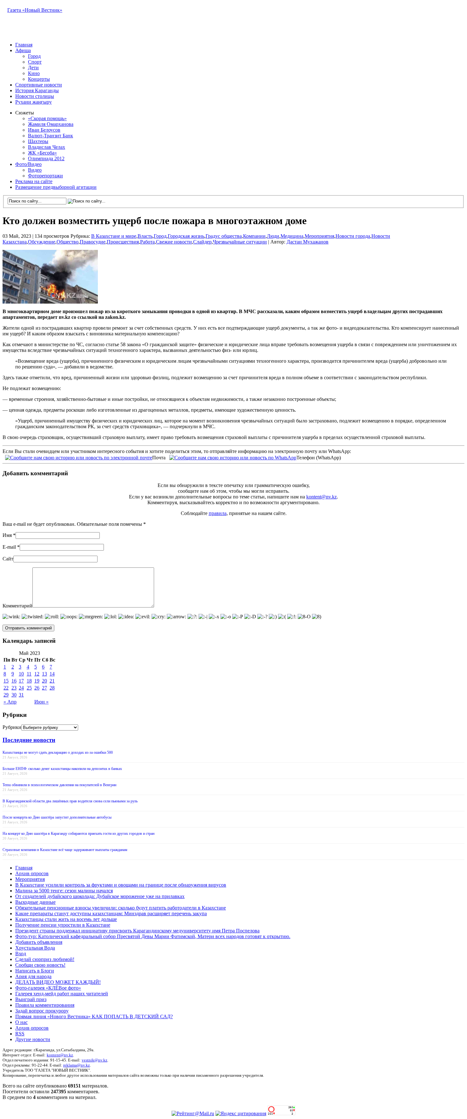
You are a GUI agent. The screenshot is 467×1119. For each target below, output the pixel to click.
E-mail (9, 547)
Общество (67, 241)
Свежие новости (174, 241)
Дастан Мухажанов (307, 241)
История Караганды (37, 90)
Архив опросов (32, 873)
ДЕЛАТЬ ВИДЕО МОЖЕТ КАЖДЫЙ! (58, 982)
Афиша (23, 50)
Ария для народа (33, 976)
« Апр (10, 701)
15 (6, 680)
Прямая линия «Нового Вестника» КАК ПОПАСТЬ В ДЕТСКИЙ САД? (94, 1016)
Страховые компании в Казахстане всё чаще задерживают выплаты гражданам (65, 850)
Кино (34, 73)
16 (14, 680)
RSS (19, 1033)
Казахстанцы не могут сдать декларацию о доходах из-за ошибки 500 (58, 752)
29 (6, 694)
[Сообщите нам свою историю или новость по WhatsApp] (232, 457)
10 (21, 673)
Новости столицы (34, 96)
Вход (20, 953)
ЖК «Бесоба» (42, 152)
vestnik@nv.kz (94, 1060)
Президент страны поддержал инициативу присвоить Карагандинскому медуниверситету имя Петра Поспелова (137, 930)
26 (36, 687)
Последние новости (29, 740)
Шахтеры (38, 141)
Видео (35, 170)
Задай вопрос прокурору (42, 1010)
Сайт (8, 558)
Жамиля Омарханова (50, 124)
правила (218, 513)
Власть (145, 236)
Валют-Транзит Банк (50, 135)
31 (21, 694)
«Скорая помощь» (47, 118)
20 (44, 680)
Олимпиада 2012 (46, 158)
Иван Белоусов (44, 130)
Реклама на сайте (33, 181)
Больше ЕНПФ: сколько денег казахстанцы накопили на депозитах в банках (62, 768)
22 (6, 687)
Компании (254, 236)
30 (14, 694)
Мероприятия (319, 236)
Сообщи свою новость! (40, 965)
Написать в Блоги (34, 970)
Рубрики (12, 727)
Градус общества (224, 236)
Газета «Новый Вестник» (34, 10)
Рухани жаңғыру (33, 102)
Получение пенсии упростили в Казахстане (62, 925)
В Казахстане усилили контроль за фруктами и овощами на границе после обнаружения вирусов (120, 885)
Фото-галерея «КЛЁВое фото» (48, 988)
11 (29, 673)
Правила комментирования (44, 1005)
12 (36, 673)
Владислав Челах (46, 147)
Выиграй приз (30, 999)
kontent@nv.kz (321, 496)
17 (21, 680)
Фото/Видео (28, 164)
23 (14, 687)
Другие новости (32, 1039)
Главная (23, 44)
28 (52, 687)
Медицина (292, 236)
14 (52, 673)
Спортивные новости (38, 84)
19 (36, 680)
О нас (21, 1022)
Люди (273, 236)
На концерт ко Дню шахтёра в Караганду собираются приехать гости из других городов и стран (78, 833)
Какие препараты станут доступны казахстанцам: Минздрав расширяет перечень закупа (111, 913)
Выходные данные (35, 902)
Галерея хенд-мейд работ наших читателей (61, 993)
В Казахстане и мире (113, 236)
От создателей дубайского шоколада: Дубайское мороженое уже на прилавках (100, 896)
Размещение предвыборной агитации (56, 187)
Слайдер (202, 241)
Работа (147, 241)
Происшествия (123, 241)
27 (44, 687)
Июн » (41, 701)
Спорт (35, 62)
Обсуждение (41, 241)
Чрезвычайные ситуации (240, 241)
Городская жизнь (186, 236)
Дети (33, 67)
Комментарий (17, 605)
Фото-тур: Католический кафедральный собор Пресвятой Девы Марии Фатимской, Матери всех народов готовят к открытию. (152, 936)
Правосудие (92, 241)
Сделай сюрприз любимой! (44, 959)
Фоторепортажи (45, 175)
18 (29, 680)
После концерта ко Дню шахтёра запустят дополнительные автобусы (57, 817)
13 (44, 673)
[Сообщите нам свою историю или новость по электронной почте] (78, 457)
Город (34, 56)
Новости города (352, 236)
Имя (7, 535)
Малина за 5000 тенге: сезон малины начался (64, 890)
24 (21, 687)
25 (29, 687)
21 (52, 680)
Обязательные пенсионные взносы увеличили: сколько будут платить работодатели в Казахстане (120, 907)
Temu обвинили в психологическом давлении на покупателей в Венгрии (59, 785)
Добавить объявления (38, 942)
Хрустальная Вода (35, 948)
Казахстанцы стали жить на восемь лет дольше (66, 919)
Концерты (39, 79)
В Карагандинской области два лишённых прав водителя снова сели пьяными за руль (70, 801)
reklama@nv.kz (76, 1065)
